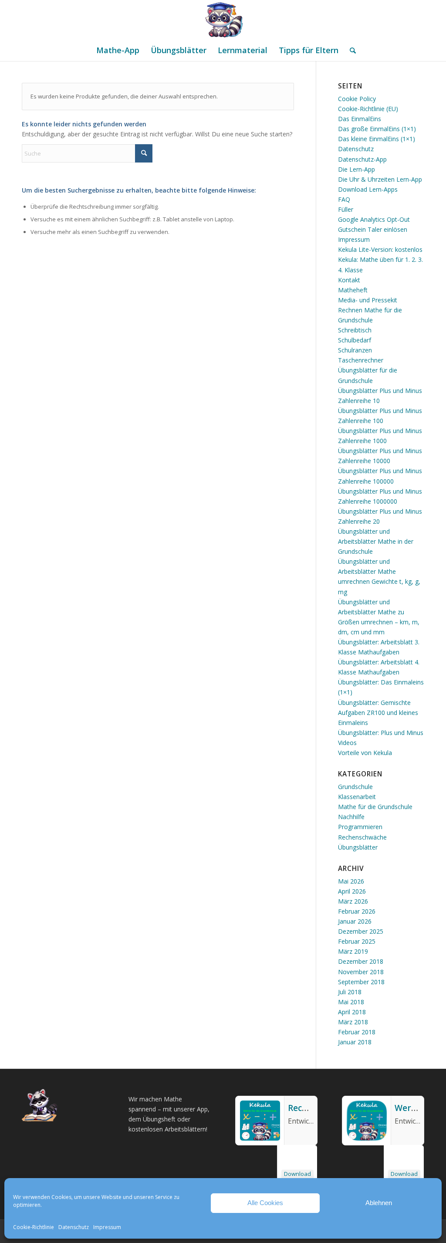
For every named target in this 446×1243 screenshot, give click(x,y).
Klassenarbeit (357, 797)
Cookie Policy (357, 99)
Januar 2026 (355, 921)
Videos (347, 742)
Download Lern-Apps (368, 189)
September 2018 (361, 982)
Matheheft (353, 290)
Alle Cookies (265, 1202)
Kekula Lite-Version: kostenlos (380, 249)
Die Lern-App (356, 169)
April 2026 (352, 891)
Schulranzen (355, 350)
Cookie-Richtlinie (33, 1227)
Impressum (107, 1227)
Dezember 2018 (360, 961)
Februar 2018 (356, 1032)
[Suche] (350, 50)
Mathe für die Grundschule (375, 807)
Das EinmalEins (359, 119)
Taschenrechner (360, 360)
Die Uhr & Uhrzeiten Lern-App (380, 179)
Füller (345, 209)
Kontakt (349, 280)
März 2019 (353, 951)
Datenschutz (73, 1227)
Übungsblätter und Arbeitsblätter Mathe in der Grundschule (375, 541)
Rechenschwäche (362, 837)
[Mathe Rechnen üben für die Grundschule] (223, 19)
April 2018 (352, 1012)
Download (297, 1174)
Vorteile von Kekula (365, 753)
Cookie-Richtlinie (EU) (368, 109)
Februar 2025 (356, 941)
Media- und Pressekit (367, 300)
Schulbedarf (354, 340)
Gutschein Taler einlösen (372, 229)
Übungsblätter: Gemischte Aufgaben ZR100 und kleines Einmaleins (378, 712)
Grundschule (355, 786)
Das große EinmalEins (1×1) (377, 129)
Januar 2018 (355, 1042)
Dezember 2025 (360, 931)
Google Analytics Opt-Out (374, 219)
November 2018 (361, 972)
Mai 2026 (351, 881)
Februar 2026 (356, 911)
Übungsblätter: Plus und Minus (380, 732)
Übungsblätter (358, 847)
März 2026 (353, 901)
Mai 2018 (351, 1002)
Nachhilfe (351, 817)
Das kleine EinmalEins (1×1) (376, 139)
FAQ (344, 199)
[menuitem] (118, 50)
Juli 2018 (350, 992)
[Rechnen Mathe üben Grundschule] (260, 1138)
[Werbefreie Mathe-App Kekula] (367, 1138)
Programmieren (360, 827)
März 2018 (353, 1022)
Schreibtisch (355, 330)
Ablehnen (378, 1202)
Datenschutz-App (362, 159)
